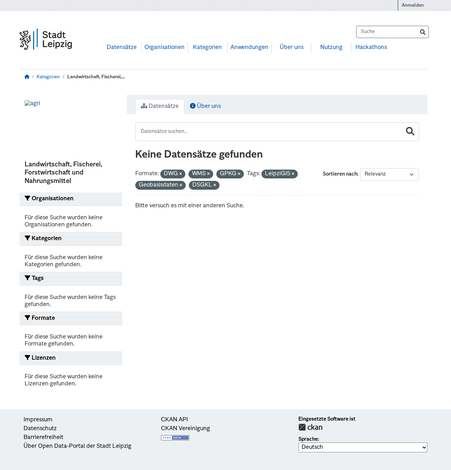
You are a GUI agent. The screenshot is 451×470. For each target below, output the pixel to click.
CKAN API (174, 420)
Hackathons (371, 47)
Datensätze (122, 47)
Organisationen (164, 47)
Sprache (308, 439)
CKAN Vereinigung (185, 429)
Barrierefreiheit (43, 437)
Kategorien (207, 47)
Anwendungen (249, 47)
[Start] (26, 77)
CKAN (310, 427)
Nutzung (331, 47)
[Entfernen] (180, 174)
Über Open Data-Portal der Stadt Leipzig (77, 446)
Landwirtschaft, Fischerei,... (96, 77)
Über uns (291, 47)
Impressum (38, 420)
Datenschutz (40, 429)
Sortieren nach (340, 174)
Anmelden (413, 5)
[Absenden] (423, 32)
